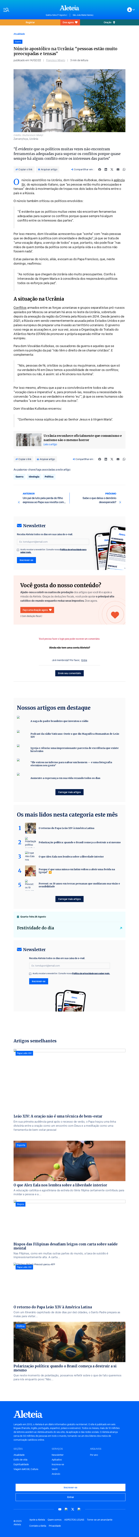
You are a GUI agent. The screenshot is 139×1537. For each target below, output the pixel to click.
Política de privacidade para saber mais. (91, 973)
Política (49, 476)
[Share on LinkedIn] (105, 169)
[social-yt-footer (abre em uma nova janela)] (59, 1509)
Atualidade (19, 33)
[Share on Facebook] (99, 169)
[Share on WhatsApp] (124, 169)
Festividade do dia (35, 928)
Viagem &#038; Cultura (26, 1469)
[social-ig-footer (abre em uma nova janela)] (79, 1509)
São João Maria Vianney (83, 15)
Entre (84, 660)
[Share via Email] (118, 169)
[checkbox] (18, 550)
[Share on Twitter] (112, 169)
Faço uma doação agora (35, 610)
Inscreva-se (58, 1464)
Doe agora (68, 22)
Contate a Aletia (37, 1525)
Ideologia (34, 476)
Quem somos (55, 1519)
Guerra (19, 476)
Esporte (21, 1145)
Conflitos (20, 308)
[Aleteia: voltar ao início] (69, 8)
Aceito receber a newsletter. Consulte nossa (53, 551)
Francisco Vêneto (55, 60)
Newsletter (58, 1454)
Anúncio (56, 1473)
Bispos (20, 1204)
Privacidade (55, 1525)
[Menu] (22, 10)
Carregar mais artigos (69, 792)
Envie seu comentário (69, 673)
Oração (107, 22)
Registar (30, 22)
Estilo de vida (20, 1459)
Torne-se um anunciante (99, 1519)
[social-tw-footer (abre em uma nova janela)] (72, 1509)
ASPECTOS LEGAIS (74, 1519)
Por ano (94, 1454)
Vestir (55, 1469)
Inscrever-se (26, 560)
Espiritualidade (21, 1464)
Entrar (70, 1497)
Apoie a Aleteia (37, 1519)
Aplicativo (57, 1459)
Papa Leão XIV (24, 1053)
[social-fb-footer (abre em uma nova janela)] (66, 1509)
